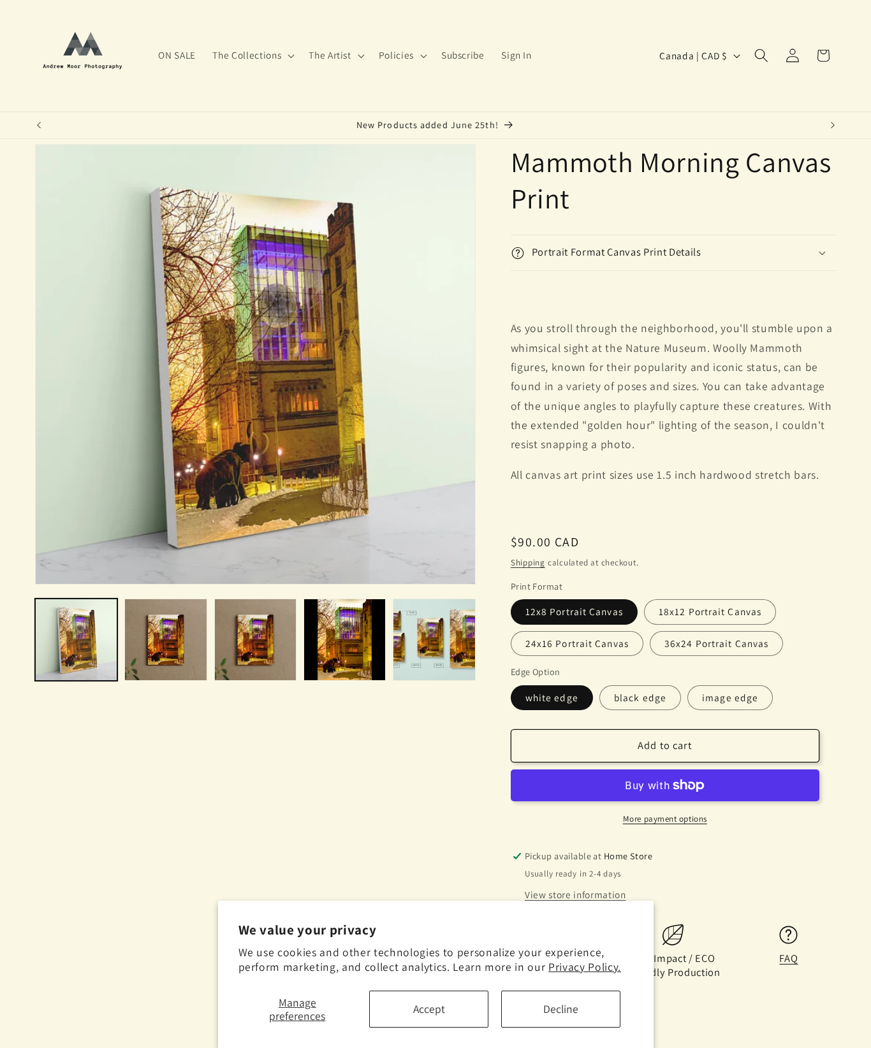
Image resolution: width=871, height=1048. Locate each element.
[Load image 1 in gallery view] (76, 640)
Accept (429, 1008)
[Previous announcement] (39, 125)
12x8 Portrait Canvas (574, 612)
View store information (575, 895)
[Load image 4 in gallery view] (345, 640)
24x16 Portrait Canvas (577, 643)
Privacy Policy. (584, 966)
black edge (640, 698)
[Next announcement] (833, 125)
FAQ (788, 959)
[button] (252, 55)
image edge (730, 698)
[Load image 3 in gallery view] (255, 640)
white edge (551, 698)
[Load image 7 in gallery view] (434, 640)
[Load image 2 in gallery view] (165, 640)
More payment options (665, 818)
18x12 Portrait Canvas (710, 612)
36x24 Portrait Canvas (716, 643)
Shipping (528, 562)
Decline (560, 1008)
